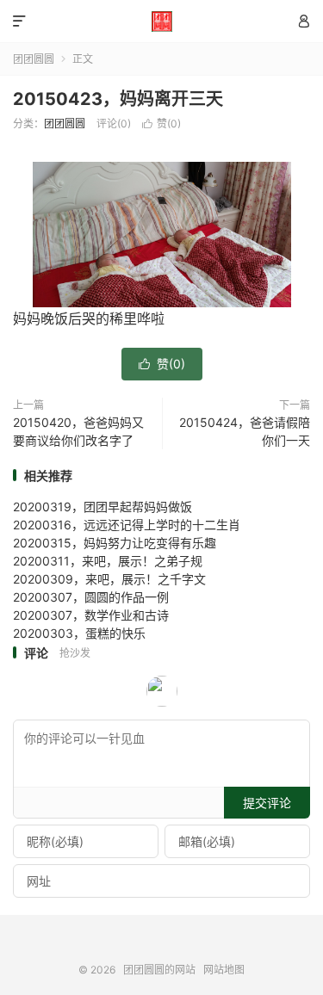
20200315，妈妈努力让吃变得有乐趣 (114, 542)
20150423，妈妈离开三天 (118, 99)
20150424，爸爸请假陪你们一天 (244, 431)
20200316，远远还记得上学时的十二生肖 (126, 524)
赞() (161, 123)
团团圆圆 (33, 59)
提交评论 (267, 802)
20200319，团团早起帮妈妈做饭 (102, 506)
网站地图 (224, 969)
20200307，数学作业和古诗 (91, 615)
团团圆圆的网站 (161, 21)
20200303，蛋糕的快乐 (79, 633)
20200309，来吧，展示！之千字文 (109, 579)
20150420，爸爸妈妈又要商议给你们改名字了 (78, 431)
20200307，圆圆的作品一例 (91, 597)
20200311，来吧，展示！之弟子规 (107, 560)
